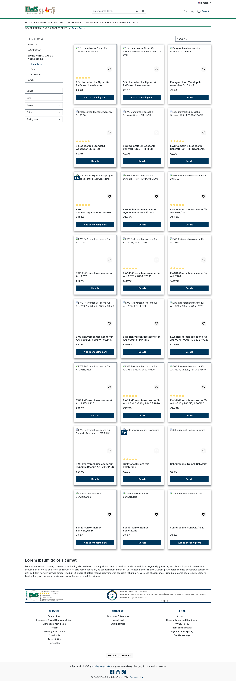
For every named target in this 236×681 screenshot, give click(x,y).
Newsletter (54, 643)
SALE (31, 79)
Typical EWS (117, 620)
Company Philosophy (118, 616)
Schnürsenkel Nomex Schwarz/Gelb (88, 529)
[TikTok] (124, 674)
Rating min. (32, 119)
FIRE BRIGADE (35, 38)
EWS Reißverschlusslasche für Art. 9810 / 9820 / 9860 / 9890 (141, 402)
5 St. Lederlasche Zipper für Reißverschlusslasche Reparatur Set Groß (140, 84)
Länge (30, 90)
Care (33, 69)
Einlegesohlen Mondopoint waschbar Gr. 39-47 (186, 84)
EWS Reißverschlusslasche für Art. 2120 (188, 275)
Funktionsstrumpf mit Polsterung (136, 465)
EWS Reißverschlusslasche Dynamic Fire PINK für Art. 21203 (139, 211)
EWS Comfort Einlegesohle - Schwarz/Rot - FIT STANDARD (187, 147)
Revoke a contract (119, 655)
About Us (181, 616)
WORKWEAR (34, 50)
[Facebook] (112, 674)
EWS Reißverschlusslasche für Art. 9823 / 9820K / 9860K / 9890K (188, 402)
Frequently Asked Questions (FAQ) (54, 620)
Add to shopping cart (95, 97)
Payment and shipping (181, 631)
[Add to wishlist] (109, 69)
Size (29, 98)
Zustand (31, 105)
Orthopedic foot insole (54, 623)
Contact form (54, 616)
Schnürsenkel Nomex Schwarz (188, 464)
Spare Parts (36, 64)
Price (29, 112)
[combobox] (113, 11)
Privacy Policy (182, 623)
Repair (54, 627)
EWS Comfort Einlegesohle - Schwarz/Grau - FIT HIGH (140, 147)
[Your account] (192, 11)
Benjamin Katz (137, 677)
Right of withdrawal (182, 627)
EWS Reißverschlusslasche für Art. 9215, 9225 (94, 402)
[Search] (137, 11)
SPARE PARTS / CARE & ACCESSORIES (40, 57)
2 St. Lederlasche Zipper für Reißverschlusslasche (93, 84)
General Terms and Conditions (181, 620)
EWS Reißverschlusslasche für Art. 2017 (94, 275)
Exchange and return (54, 631)
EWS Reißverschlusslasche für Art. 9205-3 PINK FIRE (141, 338)
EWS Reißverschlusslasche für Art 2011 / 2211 (188, 211)
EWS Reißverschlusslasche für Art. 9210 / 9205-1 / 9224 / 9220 (189, 338)
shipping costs (102, 666)
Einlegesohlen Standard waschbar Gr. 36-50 (90, 147)
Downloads (54, 635)
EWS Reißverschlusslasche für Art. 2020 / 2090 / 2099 (141, 275)
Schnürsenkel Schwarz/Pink (187, 527)
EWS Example (118, 623)
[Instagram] (118, 674)
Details (189, 97)
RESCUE (32, 44)
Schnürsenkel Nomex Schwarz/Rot (135, 529)
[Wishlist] (186, 11)
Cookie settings (182, 635)
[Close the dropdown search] (143, 11)
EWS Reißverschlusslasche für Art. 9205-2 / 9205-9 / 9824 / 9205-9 (94, 338)
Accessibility (54, 639)
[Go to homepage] (40, 10)
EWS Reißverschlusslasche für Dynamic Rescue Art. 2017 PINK (95, 465)
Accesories (36, 74)
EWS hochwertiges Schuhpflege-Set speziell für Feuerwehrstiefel (95, 211)
